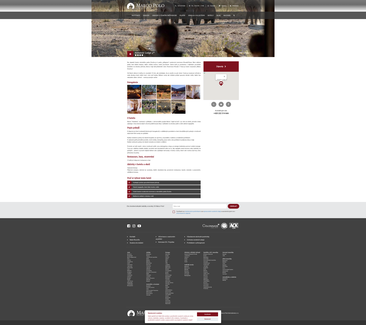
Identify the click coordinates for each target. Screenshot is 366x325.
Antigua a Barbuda (208, 254)
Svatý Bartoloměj (207, 287)
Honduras (205, 284)
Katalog (223, 6)
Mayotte (186, 269)
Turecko (167, 279)
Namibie (148, 264)
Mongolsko (130, 285)
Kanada (224, 254)
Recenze (227, 15)
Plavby (182, 15)
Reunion (186, 271)
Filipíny (129, 260)
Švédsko (167, 278)
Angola (148, 281)
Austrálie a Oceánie (152, 284)
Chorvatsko (168, 294)
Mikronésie (149, 292)
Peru (224, 268)
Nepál (128, 279)
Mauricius (186, 268)
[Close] (224, 76)
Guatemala (206, 264)
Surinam (225, 274)
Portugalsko (168, 270)
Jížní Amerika (227, 259)
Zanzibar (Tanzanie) (151, 272)
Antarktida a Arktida (229, 277)
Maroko (148, 261)
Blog (219, 15)
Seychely (186, 272)
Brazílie (224, 262)
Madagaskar (187, 275)
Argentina (225, 260)
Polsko (167, 299)
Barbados (205, 257)
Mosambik (149, 263)
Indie (128, 263)
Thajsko (129, 273)
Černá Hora (168, 291)
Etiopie (148, 255)
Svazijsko (148, 275)
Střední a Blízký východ (192, 252)
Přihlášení (235, 6)
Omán (185, 258)
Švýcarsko (167, 303)
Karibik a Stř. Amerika (210, 252)
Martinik (205, 275)
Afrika (148, 252)
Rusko (167, 272)
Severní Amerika (228, 252)
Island (166, 258)
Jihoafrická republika (151, 257)
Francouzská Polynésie (152, 290)
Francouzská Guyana (228, 269)
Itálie (166, 260)
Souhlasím (207, 314)
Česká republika (169, 293)
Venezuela (225, 271)
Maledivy (186, 266)
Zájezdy (146, 15)
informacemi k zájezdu (183, 213)
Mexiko (205, 270)
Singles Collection (196, 15)
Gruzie (167, 296)
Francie (167, 257)
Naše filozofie (135, 240)
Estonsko (167, 254)
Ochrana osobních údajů (195, 240)
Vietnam (129, 276)
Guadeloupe (206, 263)
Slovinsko (167, 300)
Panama (205, 272)
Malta (166, 285)
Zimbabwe (149, 270)
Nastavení (207, 319)
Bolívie (224, 272)
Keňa (147, 258)
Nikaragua (206, 279)
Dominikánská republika (209, 260)
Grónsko (167, 284)
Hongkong (130, 261)
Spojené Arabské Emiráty (190, 254)
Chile (224, 263)
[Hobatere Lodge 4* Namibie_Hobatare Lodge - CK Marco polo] (134, 92)
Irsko (166, 288)
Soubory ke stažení (136, 243)
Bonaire (205, 282)
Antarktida (225, 278)
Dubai (185, 261)
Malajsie (129, 270)
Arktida (224, 280)
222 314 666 (181, 6)
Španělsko (168, 276)
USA (224, 255)
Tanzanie (148, 266)
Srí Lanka (186, 274)
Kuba (204, 269)
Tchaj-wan (129, 275)
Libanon (186, 257)
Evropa (167, 252)
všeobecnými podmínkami (193, 211)
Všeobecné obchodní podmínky (198, 237)
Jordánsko (187, 255)
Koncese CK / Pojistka (166, 242)
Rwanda (148, 279)
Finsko (167, 255)
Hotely (211, 15)
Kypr (166, 261)
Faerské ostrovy (169, 282)
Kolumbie (205, 285)
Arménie (129, 254)
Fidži (147, 289)
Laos (128, 269)
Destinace (136, 15)
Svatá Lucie (206, 273)
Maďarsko (167, 266)
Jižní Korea (130, 281)
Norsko (167, 269)
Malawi (148, 260)
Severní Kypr (168, 275)
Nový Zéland (149, 293)
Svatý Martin (206, 281)
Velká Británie (168, 290)
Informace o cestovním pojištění (165, 238)
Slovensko (168, 302)
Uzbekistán (130, 284)
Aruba (204, 255)
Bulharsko (167, 297)
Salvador (205, 278)
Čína (128, 258)
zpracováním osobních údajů (212, 211)
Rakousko (167, 281)
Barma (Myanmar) (131, 257)
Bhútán (129, 278)
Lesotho (148, 276)
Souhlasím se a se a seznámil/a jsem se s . (205, 212)
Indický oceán (189, 265)
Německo (167, 267)
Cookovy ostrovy (150, 287)
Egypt (147, 273)
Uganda (148, 267)
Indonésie (129, 264)
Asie (128, 252)
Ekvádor (224, 265)
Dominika (205, 258)
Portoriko (205, 288)
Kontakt (212, 6)
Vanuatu (148, 295)
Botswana (148, 254)
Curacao (205, 276)
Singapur (129, 272)
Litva (166, 263)
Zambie (148, 269)
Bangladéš (130, 255)
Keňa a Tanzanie (150, 278)
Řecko (167, 273)
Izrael (185, 260)
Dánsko (167, 287)
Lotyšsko (167, 264)
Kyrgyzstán (130, 282)
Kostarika (205, 267)
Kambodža (130, 267)
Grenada (205, 261)
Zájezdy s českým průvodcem (164, 15)
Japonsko (129, 266)
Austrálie (148, 286)
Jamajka (205, 266)
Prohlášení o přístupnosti (196, 243)
